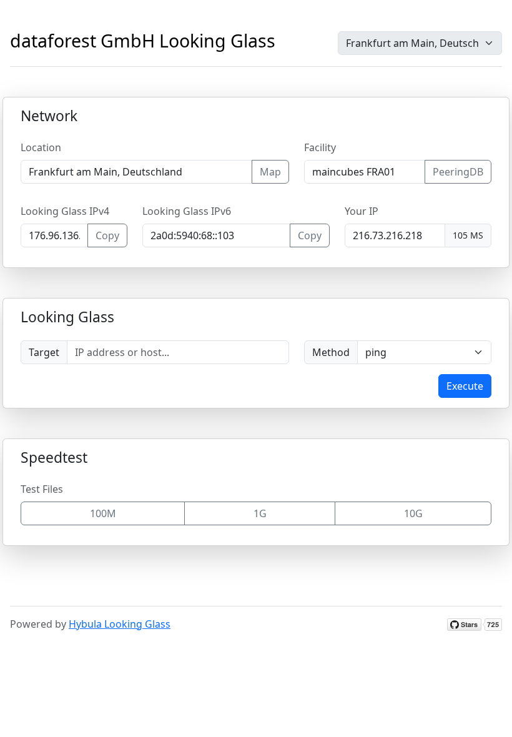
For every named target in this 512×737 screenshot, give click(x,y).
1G (260, 513)
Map (270, 172)
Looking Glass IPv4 (65, 211)
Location (41, 147)
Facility (320, 147)
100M (103, 513)
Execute (464, 386)
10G (413, 513)
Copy (107, 235)
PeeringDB (458, 172)
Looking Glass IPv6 (186, 211)
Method (331, 352)
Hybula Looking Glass (119, 624)
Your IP (361, 211)
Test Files (42, 489)
